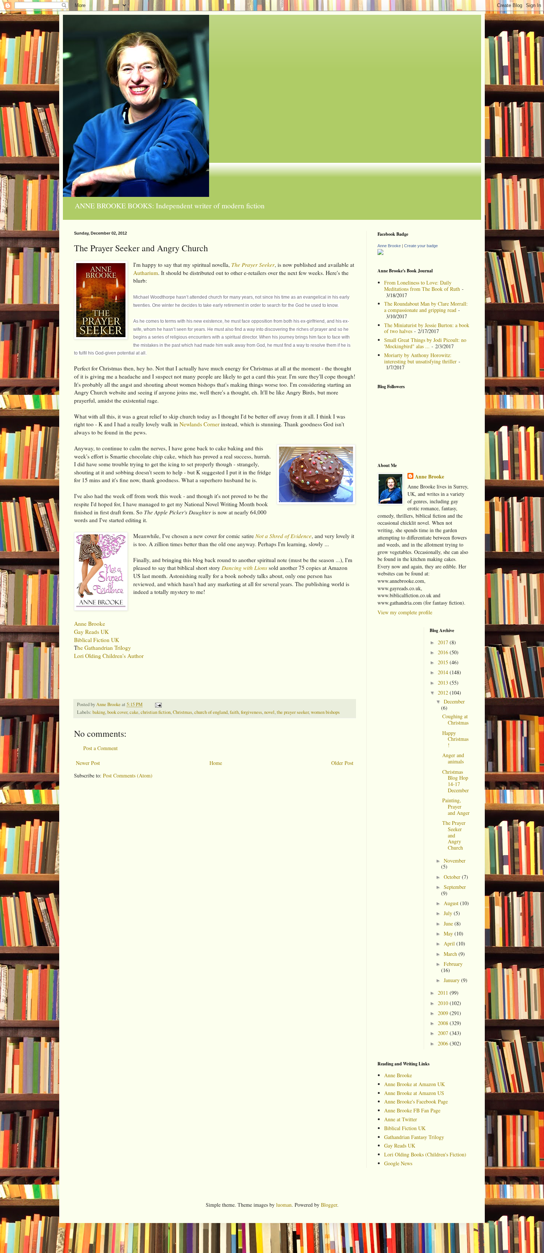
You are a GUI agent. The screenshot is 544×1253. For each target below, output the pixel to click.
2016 (444, 652)
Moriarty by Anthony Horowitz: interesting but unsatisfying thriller (420, 358)
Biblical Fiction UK (96, 640)
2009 (444, 1013)
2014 (444, 672)
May (449, 933)
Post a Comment (100, 748)
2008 (444, 1023)
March (451, 953)
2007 (444, 1033)
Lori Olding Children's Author (109, 655)
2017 (444, 642)
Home (215, 762)
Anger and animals (453, 758)
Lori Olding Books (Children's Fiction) (425, 1154)
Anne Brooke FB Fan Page (412, 1110)
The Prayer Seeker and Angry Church (454, 835)
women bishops (325, 712)
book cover (117, 712)
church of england (211, 712)
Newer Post (88, 762)
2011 (444, 992)
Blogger (329, 1204)
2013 (444, 682)
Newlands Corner (199, 424)
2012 (444, 692)
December (454, 701)
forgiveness (251, 712)
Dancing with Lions (244, 567)
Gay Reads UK (91, 631)
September (455, 886)
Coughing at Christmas (455, 719)
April (450, 943)
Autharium (145, 272)
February (453, 963)
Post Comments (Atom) (127, 775)
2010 (444, 1003)
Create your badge (421, 245)
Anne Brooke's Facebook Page (416, 1101)
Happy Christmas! (455, 739)
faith (234, 712)
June (449, 923)
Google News (398, 1163)
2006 (444, 1043)
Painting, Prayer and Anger (456, 806)
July (449, 913)
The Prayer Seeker (253, 264)
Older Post (342, 762)
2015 (444, 662)
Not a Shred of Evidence (283, 536)
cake (134, 712)
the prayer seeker (293, 712)
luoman (284, 1204)
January (452, 980)
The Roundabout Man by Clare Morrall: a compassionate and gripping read (426, 306)
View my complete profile (404, 612)
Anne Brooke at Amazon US (414, 1092)
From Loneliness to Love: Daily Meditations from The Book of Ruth (422, 285)
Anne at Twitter (400, 1119)
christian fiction (156, 712)
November (455, 860)
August (452, 903)
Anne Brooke (89, 623)
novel (269, 712)
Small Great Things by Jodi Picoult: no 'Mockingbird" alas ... (425, 343)
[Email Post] (158, 704)
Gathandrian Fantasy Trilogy (414, 1137)
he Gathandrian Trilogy (104, 647)
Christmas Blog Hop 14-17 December (455, 781)
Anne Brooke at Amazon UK (414, 1084)
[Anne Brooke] (380, 252)
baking (99, 712)
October (453, 876)
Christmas (182, 712)
